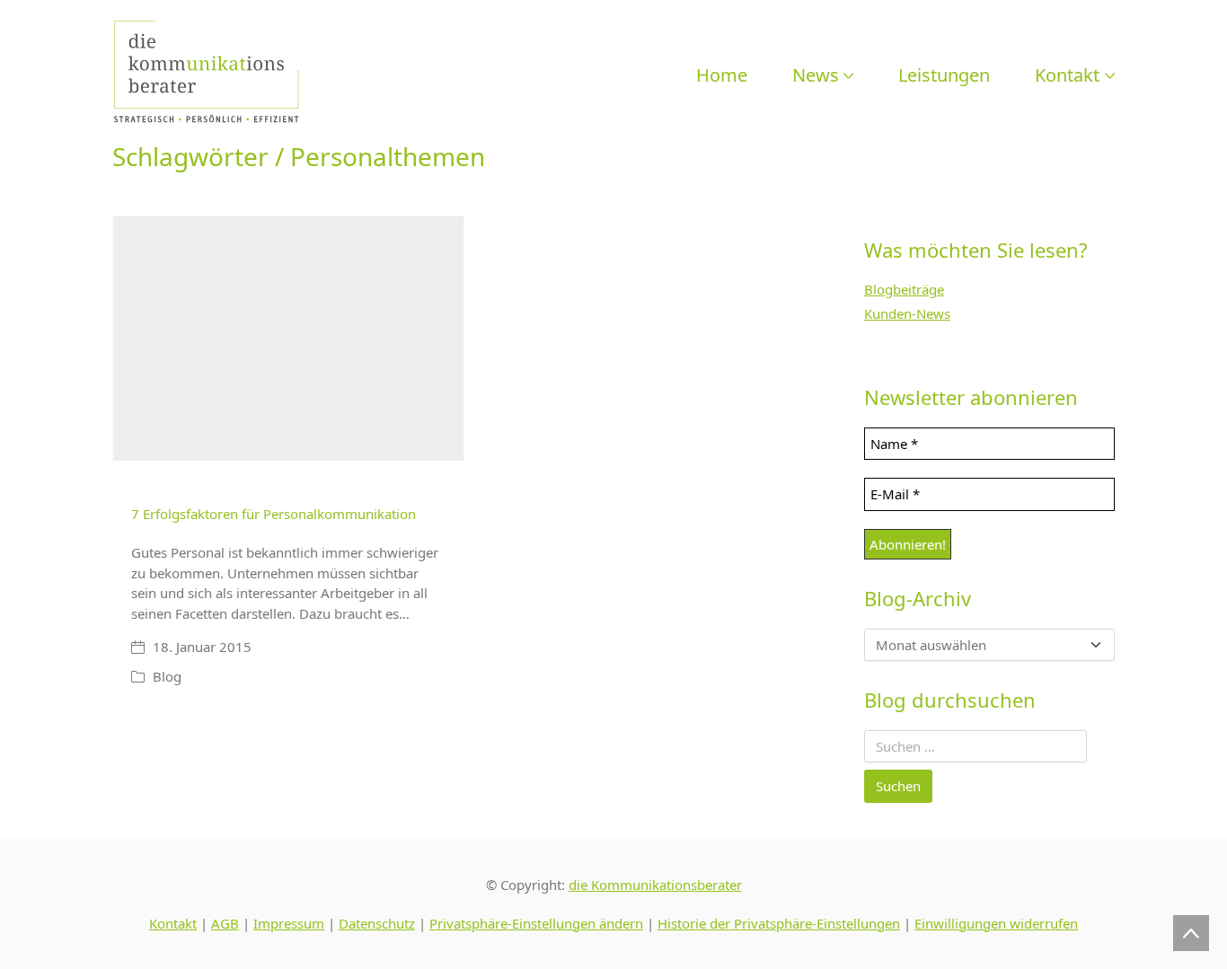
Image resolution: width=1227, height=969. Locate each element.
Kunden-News (907, 313)
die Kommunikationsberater (655, 885)
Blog (167, 676)
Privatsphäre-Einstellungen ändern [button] (536, 923)
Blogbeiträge (904, 289)
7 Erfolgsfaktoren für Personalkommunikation (273, 514)
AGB (225, 923)
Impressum (288, 923)
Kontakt (173, 923)
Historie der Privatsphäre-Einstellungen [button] (779, 923)
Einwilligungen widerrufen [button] (996, 923)
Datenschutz (377, 923)
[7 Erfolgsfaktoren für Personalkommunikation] (288, 339)
